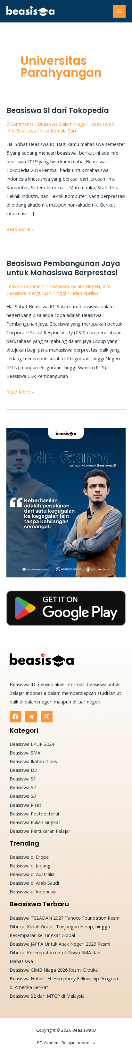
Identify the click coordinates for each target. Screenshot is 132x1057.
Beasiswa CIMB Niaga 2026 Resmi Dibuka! (54, 970)
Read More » (20, 228)
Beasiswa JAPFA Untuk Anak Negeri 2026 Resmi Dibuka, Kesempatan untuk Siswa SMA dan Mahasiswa (60, 952)
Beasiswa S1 (104, 124)
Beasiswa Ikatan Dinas (33, 761)
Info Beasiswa (21, 130)
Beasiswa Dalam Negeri (63, 124)
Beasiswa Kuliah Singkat (35, 822)
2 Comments (20, 124)
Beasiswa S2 (23, 787)
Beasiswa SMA (25, 752)
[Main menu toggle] (119, 11)
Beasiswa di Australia (32, 874)
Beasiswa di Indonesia (33, 891)
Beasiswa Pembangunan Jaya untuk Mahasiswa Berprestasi (63, 268)
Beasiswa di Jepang (30, 865)
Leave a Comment (25, 286)
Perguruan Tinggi (47, 293)
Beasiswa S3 (23, 796)
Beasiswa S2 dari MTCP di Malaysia (47, 996)
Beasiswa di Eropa (29, 857)
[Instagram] (47, 716)
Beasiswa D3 (23, 770)
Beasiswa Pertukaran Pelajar (40, 831)
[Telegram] (31, 716)
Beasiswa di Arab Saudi (34, 883)
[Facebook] (15, 716)
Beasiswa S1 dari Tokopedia (57, 110)
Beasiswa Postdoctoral (34, 813)
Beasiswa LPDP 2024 (32, 744)
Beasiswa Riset (25, 805)
